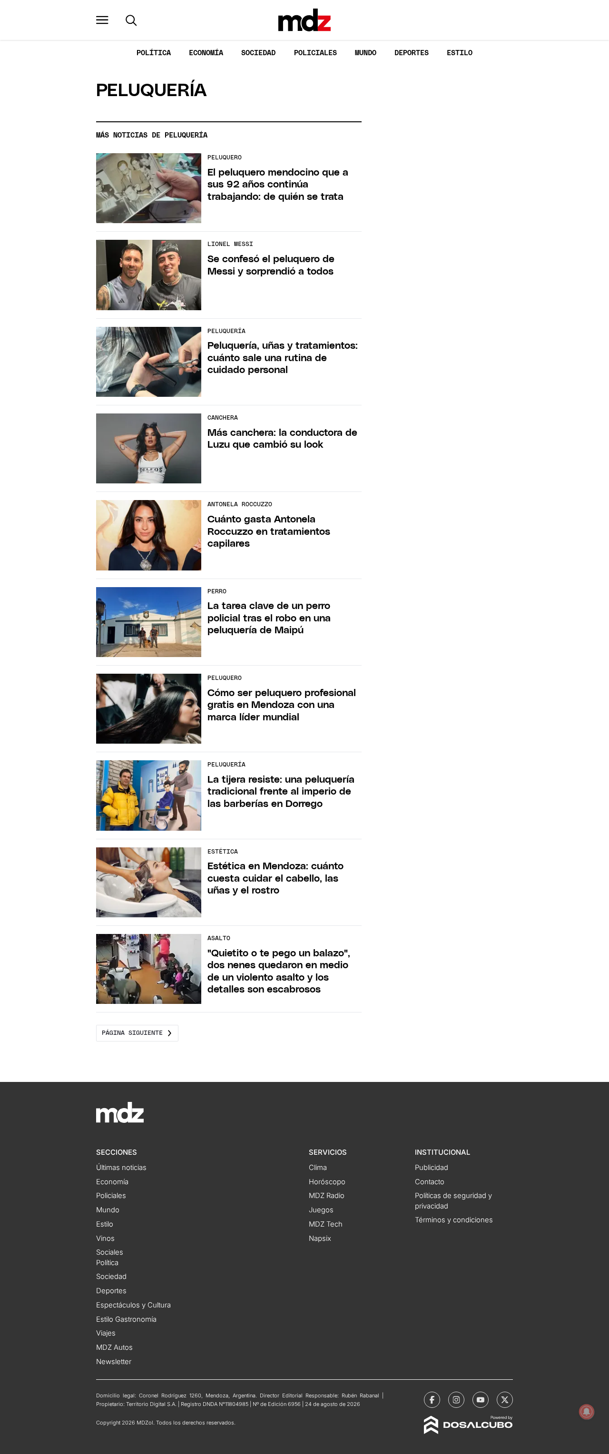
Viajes (106, 1333)
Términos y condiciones (454, 1220)
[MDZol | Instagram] (456, 1399)
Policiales (315, 53)
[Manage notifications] (586, 1411)
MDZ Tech (326, 1224)
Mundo (365, 53)
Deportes (411, 53)
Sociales (109, 1252)
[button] (102, 20)
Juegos (321, 1210)
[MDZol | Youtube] (480, 1399)
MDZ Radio (326, 1195)
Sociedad (258, 53)
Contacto (429, 1182)
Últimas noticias (121, 1167)
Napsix (320, 1238)
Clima (318, 1167)
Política (154, 53)
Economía (206, 53)
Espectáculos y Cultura (133, 1305)
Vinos (105, 1238)
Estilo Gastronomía (126, 1319)
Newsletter (113, 1361)
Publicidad (431, 1167)
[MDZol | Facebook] (432, 1399)
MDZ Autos (114, 1347)
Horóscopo (327, 1182)
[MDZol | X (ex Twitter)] (504, 1399)
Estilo (459, 53)
